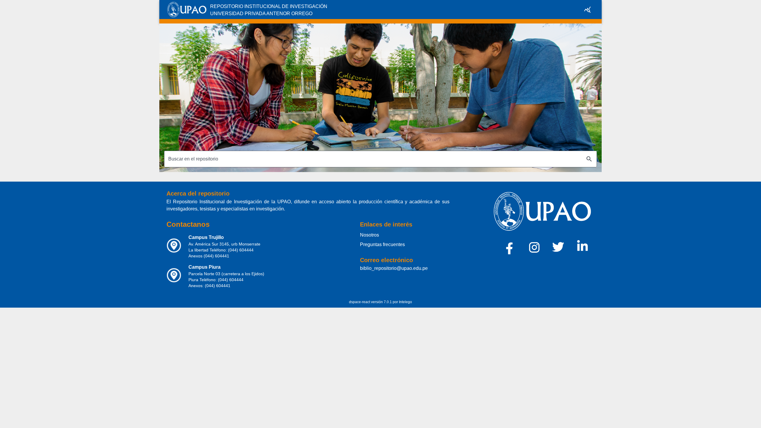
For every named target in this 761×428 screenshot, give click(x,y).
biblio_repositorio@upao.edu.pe (394, 268)
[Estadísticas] (587, 9)
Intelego (405, 302)
